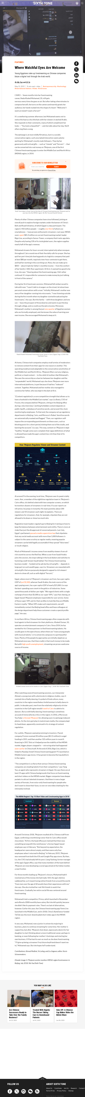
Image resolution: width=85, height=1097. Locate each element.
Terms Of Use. (52, 170)
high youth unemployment (32, 644)
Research (74, 1088)
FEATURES (19, 62)
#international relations (23, 88)
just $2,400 (25, 582)
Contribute (58, 1088)
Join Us (66, 1088)
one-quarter (50, 309)
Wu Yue (20, 82)
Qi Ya (28, 82)
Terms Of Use (50, 1091)
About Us (49, 1088)
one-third (49, 229)
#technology (61, 86)
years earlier (20, 749)
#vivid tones (42, 88)
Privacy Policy (61, 1091)
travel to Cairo (48, 708)
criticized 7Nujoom (30, 718)
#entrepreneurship (49, 86)
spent (21, 235)
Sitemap (70, 1091)
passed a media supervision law (42, 533)
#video (34, 88)
